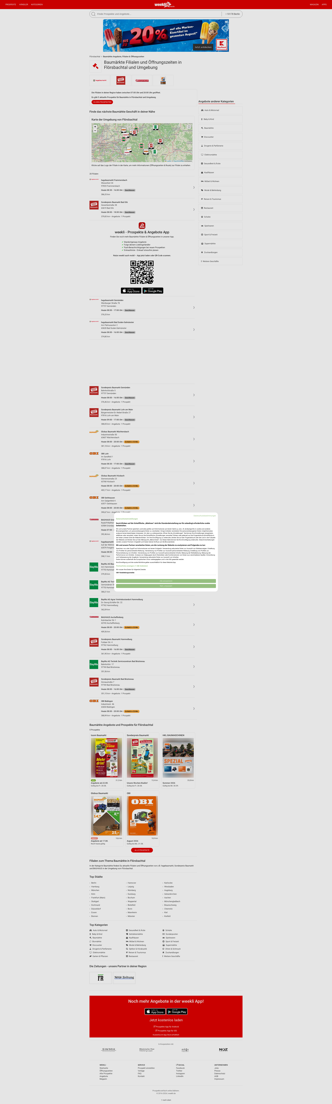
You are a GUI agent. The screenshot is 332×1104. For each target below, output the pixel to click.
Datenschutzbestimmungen (205, 516)
